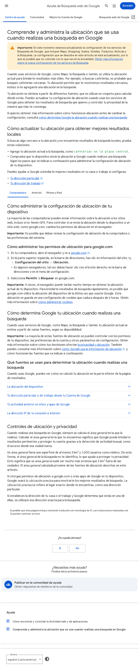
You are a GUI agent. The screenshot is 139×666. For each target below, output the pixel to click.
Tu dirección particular (24, 178)
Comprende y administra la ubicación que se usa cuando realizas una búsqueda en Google (69, 629)
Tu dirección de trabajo (25, 183)
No (77, 548)
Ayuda (11, 612)
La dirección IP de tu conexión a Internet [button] (33, 413)
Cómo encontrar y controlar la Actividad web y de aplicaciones (50, 621)
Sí (60, 548)
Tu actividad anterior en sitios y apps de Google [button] (38, 404)
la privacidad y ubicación (93, 345)
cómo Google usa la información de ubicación (92, 349)
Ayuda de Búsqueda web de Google (73, 6)
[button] (6, 5)
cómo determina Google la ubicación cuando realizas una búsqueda (83, 117)
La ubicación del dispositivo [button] (25, 387)
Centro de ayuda (15, 17)
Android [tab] (36, 192)
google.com (79, 253)
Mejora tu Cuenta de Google (65, 17)
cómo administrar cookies (55, 302)
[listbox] (24, 659)
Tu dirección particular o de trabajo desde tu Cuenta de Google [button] (48, 395)
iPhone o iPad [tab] (54, 192)
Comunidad (37, 17)
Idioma (13, 654)
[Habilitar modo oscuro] (47, 659)
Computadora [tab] (18, 192)
